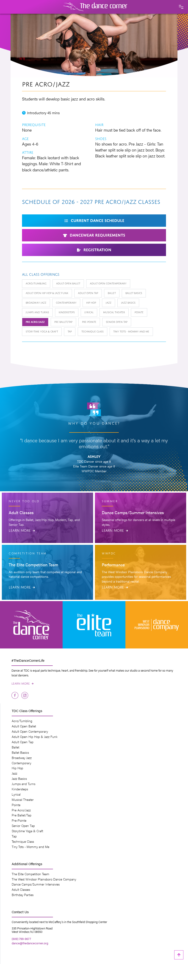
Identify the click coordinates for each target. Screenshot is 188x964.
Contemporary (66, 302)
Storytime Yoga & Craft (42, 331)
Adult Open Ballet (68, 283)
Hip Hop (91, 302)
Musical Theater (114, 312)
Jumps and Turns (37, 312)
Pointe (139, 312)
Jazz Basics (128, 302)
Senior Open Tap (116, 322)
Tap (70, 331)
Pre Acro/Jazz (35, 322)
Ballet (112, 293)
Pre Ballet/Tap (63, 322)
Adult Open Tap (88, 293)
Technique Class (92, 331)
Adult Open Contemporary (108, 283)
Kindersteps (67, 312)
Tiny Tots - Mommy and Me (131, 331)
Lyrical (89, 312)
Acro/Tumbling (36, 283)
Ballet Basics (133, 293)
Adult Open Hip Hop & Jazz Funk (47, 293)
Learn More (22, 530)
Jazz (108, 302)
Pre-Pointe (89, 322)
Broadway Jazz (36, 302)
